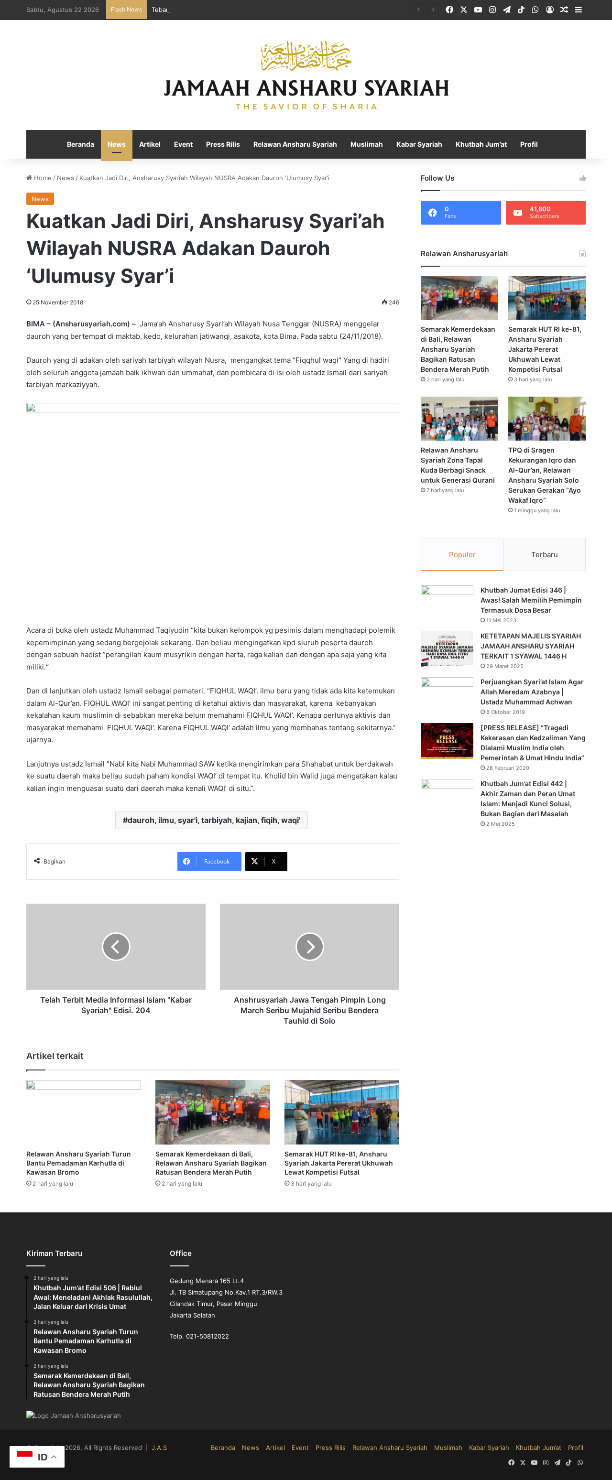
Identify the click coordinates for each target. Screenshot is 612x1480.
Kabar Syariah (416, 145)
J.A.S (145, 1411)
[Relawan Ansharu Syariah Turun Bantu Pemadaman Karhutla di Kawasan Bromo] (83, 1076)
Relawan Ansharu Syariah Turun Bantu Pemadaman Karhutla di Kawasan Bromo (76, 1126)
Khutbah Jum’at (476, 145)
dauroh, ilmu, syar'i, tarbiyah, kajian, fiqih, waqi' (214, 784)
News (122, 145)
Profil (523, 145)
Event (187, 145)
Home (41, 178)
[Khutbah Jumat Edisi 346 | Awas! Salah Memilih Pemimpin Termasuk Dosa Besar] (447, 604)
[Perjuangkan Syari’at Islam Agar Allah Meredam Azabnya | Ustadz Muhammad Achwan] (447, 695)
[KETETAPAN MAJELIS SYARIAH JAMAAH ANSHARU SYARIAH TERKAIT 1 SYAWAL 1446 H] (447, 650)
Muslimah (365, 145)
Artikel (154, 145)
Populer (462, 555)
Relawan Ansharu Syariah (296, 145)
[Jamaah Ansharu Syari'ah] (306, 75)
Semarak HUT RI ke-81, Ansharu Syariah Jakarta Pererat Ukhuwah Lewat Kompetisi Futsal (337, 1126)
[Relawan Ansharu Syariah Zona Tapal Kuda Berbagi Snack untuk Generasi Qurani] (459, 419)
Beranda (86, 145)
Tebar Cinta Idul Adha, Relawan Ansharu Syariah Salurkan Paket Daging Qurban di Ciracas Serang (276, 9)
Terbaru (545, 555)
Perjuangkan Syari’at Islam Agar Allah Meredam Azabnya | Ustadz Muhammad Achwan (532, 692)
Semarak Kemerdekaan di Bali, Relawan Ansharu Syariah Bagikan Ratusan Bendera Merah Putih (208, 1126)
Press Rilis (226, 145)
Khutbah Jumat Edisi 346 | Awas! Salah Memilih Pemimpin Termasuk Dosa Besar (531, 601)
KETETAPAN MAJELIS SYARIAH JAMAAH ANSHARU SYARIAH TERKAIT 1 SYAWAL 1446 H (529, 646)
